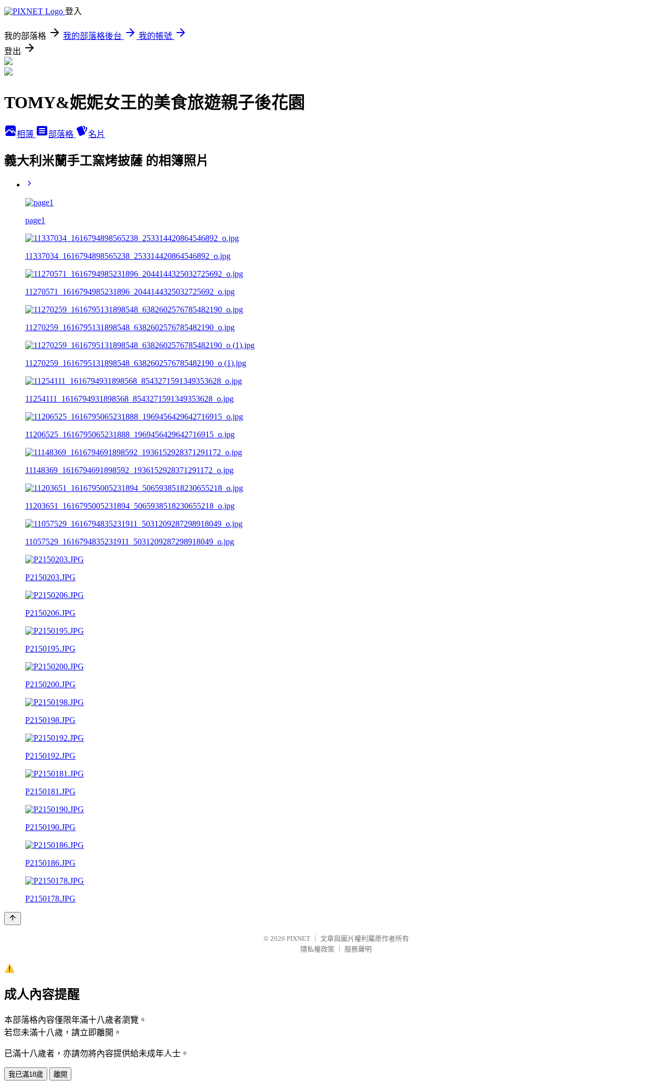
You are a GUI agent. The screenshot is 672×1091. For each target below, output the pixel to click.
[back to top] (12, 918)
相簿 (26, 134)
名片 (96, 134)
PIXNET (298, 938)
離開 (60, 1074)
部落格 (62, 134)
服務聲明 (358, 949)
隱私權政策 (317, 949)
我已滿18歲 (25, 1074)
